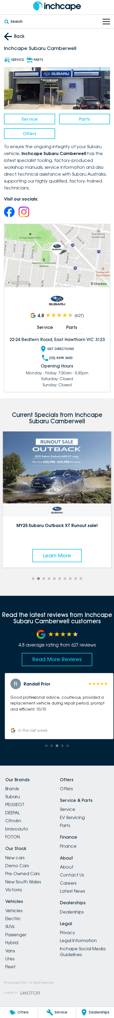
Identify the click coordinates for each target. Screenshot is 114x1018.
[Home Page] (57, 6)
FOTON (12, 836)
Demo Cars (17, 865)
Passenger (16, 934)
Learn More (57, 555)
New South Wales (23, 881)
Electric (13, 918)
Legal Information (78, 940)
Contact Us (72, 875)
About (66, 867)
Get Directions (60, 349)
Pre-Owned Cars (22, 873)
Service (29, 119)
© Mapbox (99, 284)
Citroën (13, 820)
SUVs (9, 926)
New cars (14, 857)
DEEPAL (12, 812)
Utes (9, 958)
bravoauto (16, 828)
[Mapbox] (18, 283)
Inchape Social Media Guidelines (83, 951)
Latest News (72, 891)
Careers (68, 883)
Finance (68, 846)
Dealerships (72, 912)
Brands (12, 788)
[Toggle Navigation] (106, 21)
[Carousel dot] (33, 578)
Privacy (67, 932)
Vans (10, 950)
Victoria (13, 889)
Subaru (12, 796)
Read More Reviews (57, 659)
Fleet (10, 966)
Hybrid (11, 942)
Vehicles (13, 910)
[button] (57, 706)
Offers (29, 133)
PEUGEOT (14, 804)
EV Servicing (72, 817)
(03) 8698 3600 (60, 358)
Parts (84, 119)
